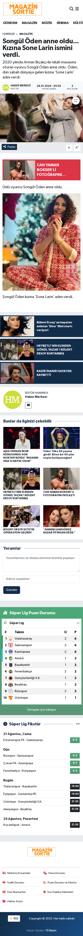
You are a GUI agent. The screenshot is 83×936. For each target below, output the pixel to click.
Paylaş (11, 146)
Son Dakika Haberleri (60, 892)
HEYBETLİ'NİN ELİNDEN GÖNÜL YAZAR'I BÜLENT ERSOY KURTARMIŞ (19, 495)
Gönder (11, 590)
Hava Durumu (56, 873)
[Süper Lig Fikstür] (78, 724)
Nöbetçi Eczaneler (18, 873)
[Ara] (71, 9)
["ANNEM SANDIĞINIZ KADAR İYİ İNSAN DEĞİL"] (61, 516)
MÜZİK (47, 23)
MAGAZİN (29, 23)
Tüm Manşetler (16, 892)
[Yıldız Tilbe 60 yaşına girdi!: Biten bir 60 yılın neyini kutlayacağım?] (61, 437)
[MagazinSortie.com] (23, 9)
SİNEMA (63, 23)
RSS (15, 918)
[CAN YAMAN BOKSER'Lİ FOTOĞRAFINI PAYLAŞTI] (61, 478)
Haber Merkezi (36, 396)
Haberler (9, 34)
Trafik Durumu (15, 882)
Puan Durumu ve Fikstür (62, 882)
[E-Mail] (28, 405)
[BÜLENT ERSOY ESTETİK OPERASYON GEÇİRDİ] (21, 516)
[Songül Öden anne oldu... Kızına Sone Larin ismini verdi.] (41, 118)
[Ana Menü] (77, 9)
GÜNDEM (10, 23)
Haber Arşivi (15, 901)
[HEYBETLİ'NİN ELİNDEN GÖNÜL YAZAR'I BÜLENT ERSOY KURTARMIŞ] (21, 478)
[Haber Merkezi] (12, 399)
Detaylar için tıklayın (41, 709)
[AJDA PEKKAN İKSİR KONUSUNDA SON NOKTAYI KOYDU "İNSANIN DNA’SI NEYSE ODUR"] (21, 437)
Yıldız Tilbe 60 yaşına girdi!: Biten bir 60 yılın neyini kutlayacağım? (58, 454)
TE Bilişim (51, 930)
